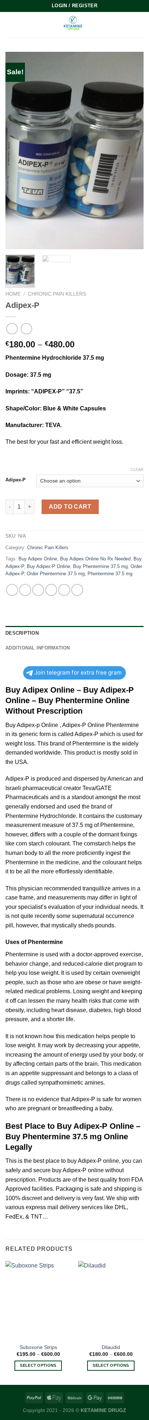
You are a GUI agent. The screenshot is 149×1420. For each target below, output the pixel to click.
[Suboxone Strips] (38, 1300)
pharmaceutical (42, 788)
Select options (38, 1365)
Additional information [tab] (37, 648)
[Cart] (140, 25)
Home (13, 294)
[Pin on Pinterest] (64, 590)
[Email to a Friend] (51, 590)
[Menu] (9, 24)
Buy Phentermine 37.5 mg (100, 566)
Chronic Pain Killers (57, 294)
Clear (137, 469)
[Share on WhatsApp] (12, 590)
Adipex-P (15, 480)
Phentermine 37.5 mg (110, 573)
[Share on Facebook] (25, 590)
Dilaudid (111, 1347)
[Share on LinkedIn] (77, 590)
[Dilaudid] (111, 1300)
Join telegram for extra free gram (78, 672)
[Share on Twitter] (38, 590)
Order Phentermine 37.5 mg (56, 573)
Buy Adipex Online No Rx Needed (95, 558)
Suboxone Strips (38, 1347)
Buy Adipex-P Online (48, 566)
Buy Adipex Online (37, 558)
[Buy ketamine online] (74, 24)
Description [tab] (22, 633)
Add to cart (70, 507)
